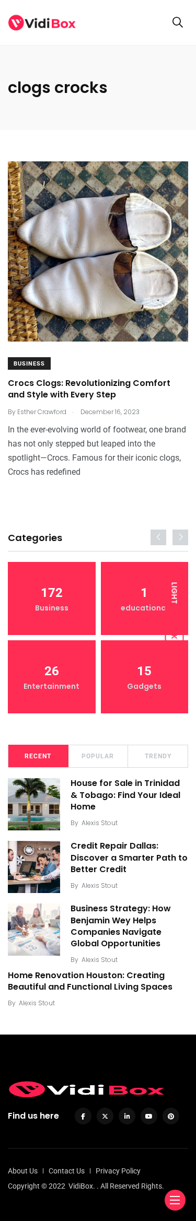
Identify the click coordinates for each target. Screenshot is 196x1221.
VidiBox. (81, 1186)
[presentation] (158, 537)
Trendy (158, 756)
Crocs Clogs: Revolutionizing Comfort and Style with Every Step (89, 389)
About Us (23, 1171)
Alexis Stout (100, 822)
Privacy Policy (118, 1171)
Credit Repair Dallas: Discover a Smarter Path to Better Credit (129, 857)
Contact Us (67, 1171)
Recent (38, 756)
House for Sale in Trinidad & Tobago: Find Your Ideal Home (125, 795)
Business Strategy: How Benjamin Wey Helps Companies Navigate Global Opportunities (121, 926)
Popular (98, 756)
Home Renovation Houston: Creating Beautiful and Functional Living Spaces (90, 981)
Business (29, 363)
